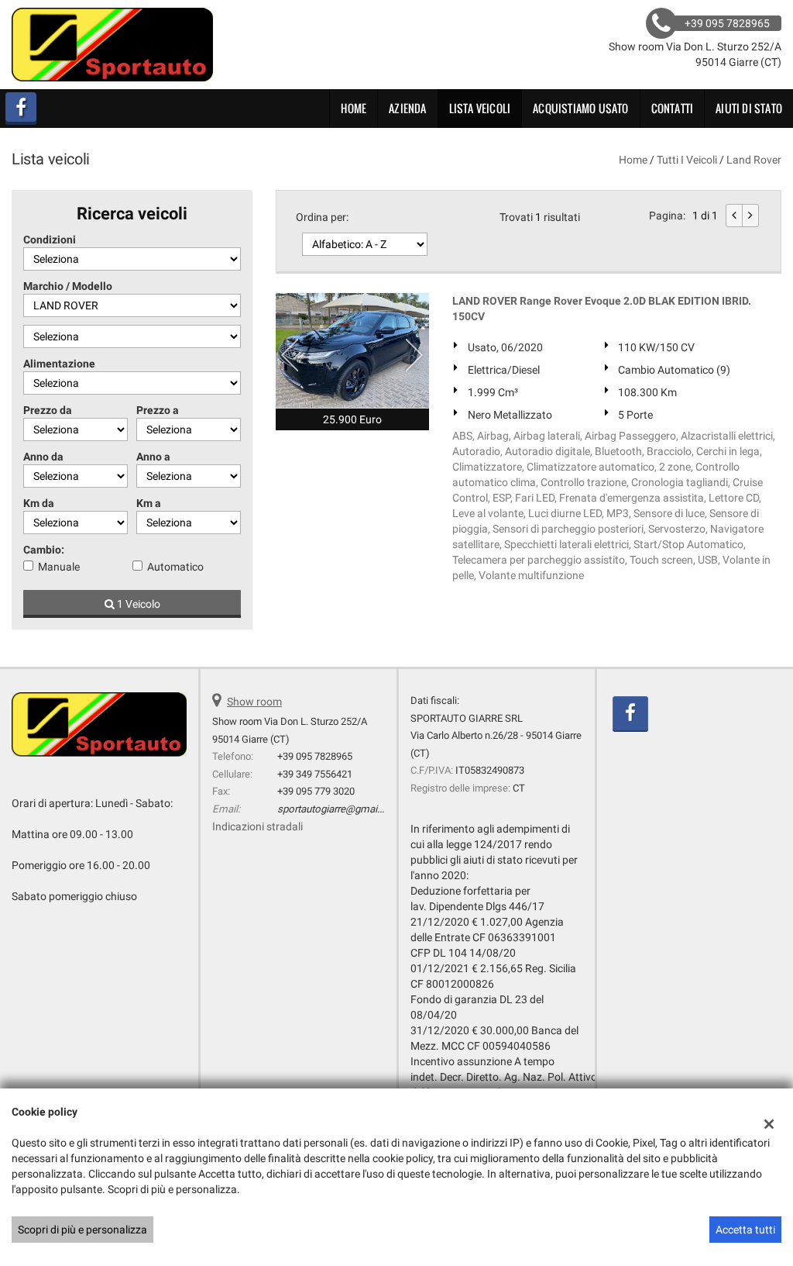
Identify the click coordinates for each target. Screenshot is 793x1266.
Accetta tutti (745, 1229)
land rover (753, 160)
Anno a (153, 456)
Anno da (43, 456)
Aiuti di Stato (749, 108)
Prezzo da (47, 410)
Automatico (175, 567)
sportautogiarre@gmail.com (340, 809)
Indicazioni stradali (257, 826)
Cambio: (43, 549)
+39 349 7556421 (314, 774)
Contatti (672, 108)
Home (353, 108)
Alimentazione (59, 363)
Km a (148, 503)
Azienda (407, 108)
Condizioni (49, 239)
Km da (38, 503)
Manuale (59, 567)
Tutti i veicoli (687, 160)
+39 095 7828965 (314, 756)
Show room (254, 701)
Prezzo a (157, 410)
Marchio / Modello (67, 286)
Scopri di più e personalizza (82, 1229)
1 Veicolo (137, 604)
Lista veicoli (480, 108)
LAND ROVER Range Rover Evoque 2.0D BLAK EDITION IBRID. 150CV (601, 309)
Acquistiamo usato (580, 108)
